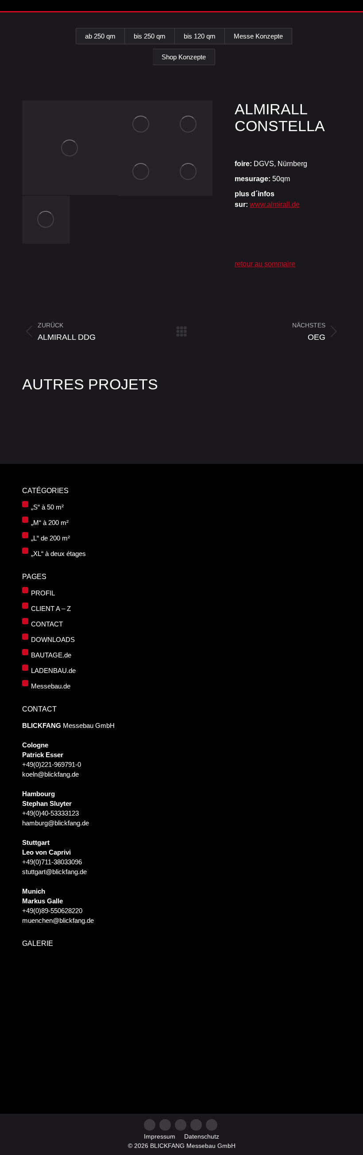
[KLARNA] (107, 1009)
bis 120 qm (200, 36)
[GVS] (73, 974)
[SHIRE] (39, 1077)
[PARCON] (39, 1043)
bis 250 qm (150, 36)
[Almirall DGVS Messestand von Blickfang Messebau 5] (189, 172)
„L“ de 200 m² (50, 538)
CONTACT (47, 624)
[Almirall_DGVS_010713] (46, 220)
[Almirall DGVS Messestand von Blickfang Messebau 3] (189, 124)
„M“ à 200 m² (50, 522)
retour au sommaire (265, 264)
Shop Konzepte (184, 57)
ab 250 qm (100, 36)
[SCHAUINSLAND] (175, 974)
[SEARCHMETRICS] (141, 1043)
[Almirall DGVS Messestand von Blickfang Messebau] (69, 148)
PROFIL (43, 593)
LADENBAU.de (53, 670)
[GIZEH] (278, 1043)
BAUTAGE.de (51, 655)
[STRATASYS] (39, 974)
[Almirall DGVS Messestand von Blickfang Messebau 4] (141, 172)
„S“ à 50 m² (47, 507)
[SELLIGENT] (107, 1043)
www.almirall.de (275, 204)
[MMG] (175, 1009)
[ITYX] (244, 974)
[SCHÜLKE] (39, 1009)
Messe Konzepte (258, 36)
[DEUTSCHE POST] (278, 1009)
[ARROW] (210, 974)
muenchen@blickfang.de (58, 920)
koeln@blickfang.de (50, 774)
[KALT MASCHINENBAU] (141, 974)
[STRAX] (244, 1043)
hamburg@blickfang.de (55, 823)
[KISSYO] (312, 1009)
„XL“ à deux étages (58, 553)
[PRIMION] (73, 1043)
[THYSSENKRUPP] (107, 974)
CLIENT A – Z (51, 608)
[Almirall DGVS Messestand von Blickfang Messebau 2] (141, 124)
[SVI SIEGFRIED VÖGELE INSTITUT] (210, 1009)
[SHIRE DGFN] (244, 1009)
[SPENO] (141, 1009)
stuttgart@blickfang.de (54, 871)
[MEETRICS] (73, 1009)
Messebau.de (50, 686)
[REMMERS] (312, 974)
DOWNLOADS (53, 639)
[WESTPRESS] (175, 1043)
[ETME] (278, 974)
